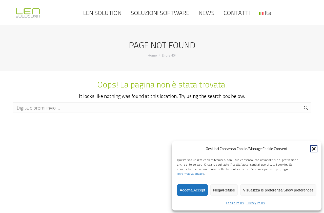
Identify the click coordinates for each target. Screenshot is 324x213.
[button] (313, 148)
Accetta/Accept (192, 190)
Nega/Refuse (224, 190)
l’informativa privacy (190, 173)
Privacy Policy (256, 202)
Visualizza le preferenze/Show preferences (278, 190)
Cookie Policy (235, 202)
